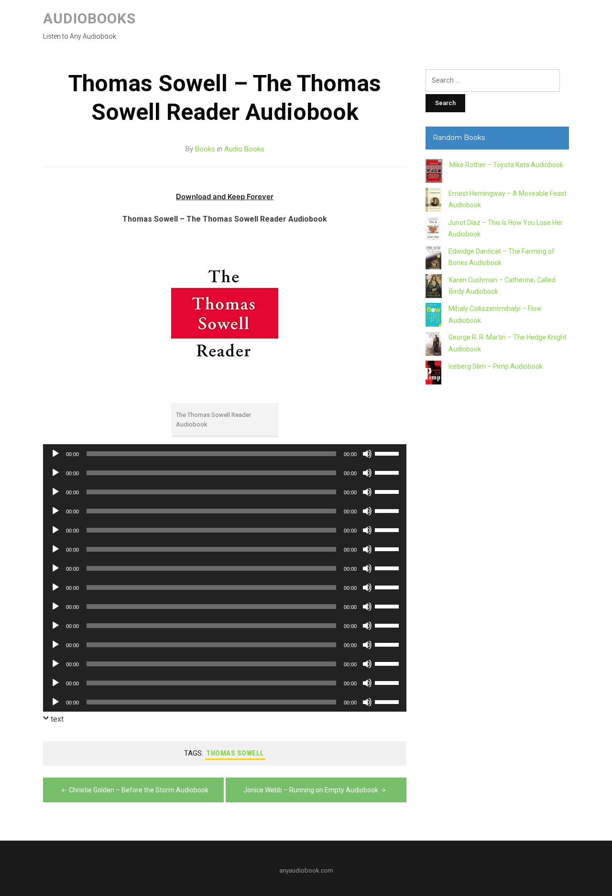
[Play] (55, 454)
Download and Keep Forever (224, 196)
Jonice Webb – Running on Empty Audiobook (310, 790)
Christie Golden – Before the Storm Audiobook (138, 790)
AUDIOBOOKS (89, 18)
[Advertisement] (497, 565)
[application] (224, 453)
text (57, 719)
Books (205, 149)
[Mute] (367, 454)
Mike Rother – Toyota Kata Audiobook (506, 165)
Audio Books (244, 149)
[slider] (388, 452)
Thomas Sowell (235, 753)
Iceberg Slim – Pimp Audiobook (495, 366)
